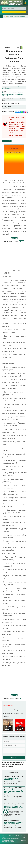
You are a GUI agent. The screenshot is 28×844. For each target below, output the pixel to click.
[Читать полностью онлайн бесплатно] (12, 2)
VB (23, 111)
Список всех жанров (14, 12)
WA (22, 111)
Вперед (14, 238)
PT (25, 111)
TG (16, 111)
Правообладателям (7, 840)
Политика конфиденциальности (14, 840)
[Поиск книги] (25, 8)
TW (20, 111)
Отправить (14, 757)
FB (18, 111)
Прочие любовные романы (12, 93)
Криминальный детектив (9, 93)
